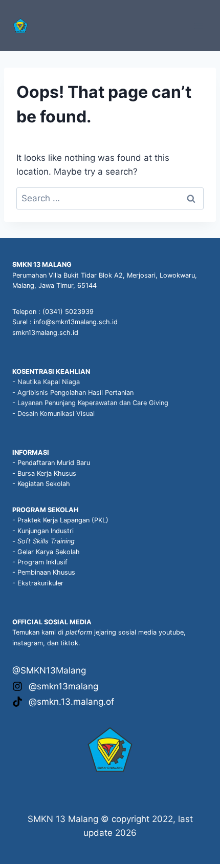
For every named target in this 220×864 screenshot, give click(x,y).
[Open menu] (198, 25)
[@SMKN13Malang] (49, 671)
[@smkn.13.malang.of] (63, 702)
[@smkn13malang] (55, 686)
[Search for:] (110, 198)
